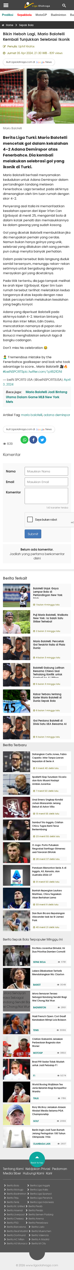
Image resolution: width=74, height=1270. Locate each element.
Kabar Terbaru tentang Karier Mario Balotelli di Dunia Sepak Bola (47, 697)
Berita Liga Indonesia (42, 1202)
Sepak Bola (39, 962)
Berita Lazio (38, 1226)
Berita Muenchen (41, 1231)
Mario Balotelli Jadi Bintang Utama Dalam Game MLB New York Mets (36, 396)
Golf (36, 1121)
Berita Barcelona (16, 1226)
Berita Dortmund (16, 1235)
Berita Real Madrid (17, 1231)
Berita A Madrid (40, 1239)
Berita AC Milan (15, 1239)
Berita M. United (16, 1206)
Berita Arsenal (14, 1210)
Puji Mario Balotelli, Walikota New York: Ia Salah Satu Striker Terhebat (50, 618)
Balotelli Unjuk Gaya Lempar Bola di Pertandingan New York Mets (48, 593)
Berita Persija (36, 1210)
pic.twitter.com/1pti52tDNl (42, 371)
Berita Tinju (13, 1197)
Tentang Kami (13, 1168)
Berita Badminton (16, 1193)
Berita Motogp (15, 1189)
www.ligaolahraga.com (42, 1265)
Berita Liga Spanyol (41, 1193)
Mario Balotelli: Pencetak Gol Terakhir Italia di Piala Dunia (49, 644)
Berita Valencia (40, 1235)
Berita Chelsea (15, 1218)
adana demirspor (57, 414)
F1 (34, 1075)
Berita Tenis (13, 1202)
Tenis (36, 1030)
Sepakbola (24, 14)
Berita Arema (36, 1218)
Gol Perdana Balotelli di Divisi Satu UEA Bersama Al (50, 722)
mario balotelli (31, 414)
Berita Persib (35, 1206)
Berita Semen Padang (41, 1214)
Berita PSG (13, 1222)
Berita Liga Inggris (40, 1185)
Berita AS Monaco (17, 1243)
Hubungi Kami (33, 1173)
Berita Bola (13, 1185)
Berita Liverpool (15, 1214)
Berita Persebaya (38, 1222)
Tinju (36, 1098)
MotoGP (41, 14)
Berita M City (39, 1243)
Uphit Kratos (26, 46)
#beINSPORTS (13, 371)
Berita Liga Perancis (41, 1197)
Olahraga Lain (41, 1143)
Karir (49, 1173)
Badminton (58, 14)
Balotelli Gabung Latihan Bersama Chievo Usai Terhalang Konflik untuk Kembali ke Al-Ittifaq (48, 672)
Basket (37, 984)
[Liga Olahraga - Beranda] (37, 5)
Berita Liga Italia (39, 1189)
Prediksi (7, 14)
